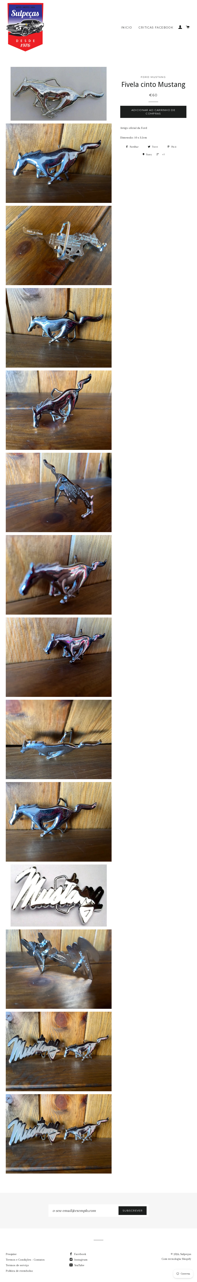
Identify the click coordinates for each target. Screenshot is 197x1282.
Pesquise (11, 1254)
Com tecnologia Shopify (176, 1259)
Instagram (80, 1259)
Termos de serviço (17, 1265)
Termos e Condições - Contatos (25, 1259)
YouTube (78, 1265)
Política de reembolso (19, 1271)
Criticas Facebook (156, 27)
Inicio (126, 27)
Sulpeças (185, 1254)
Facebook (79, 1254)
